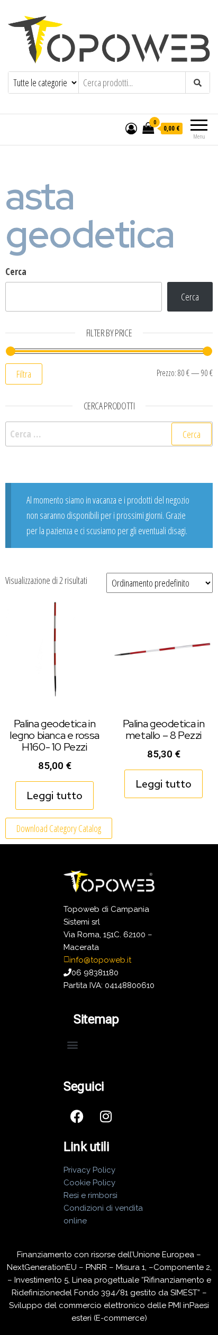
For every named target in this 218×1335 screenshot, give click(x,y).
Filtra (23, 374)
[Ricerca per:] (109, 434)
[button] (72, 1045)
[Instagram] (106, 1116)
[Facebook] (76, 1116)
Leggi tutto (54, 795)
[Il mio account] (131, 128)
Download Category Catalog (58, 828)
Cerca (15, 271)
